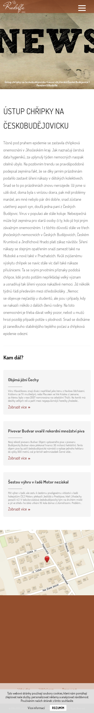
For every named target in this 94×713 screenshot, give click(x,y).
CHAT (68, 618)
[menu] (82, 8)
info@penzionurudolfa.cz (37, 673)
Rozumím (58, 708)
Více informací (36, 708)
